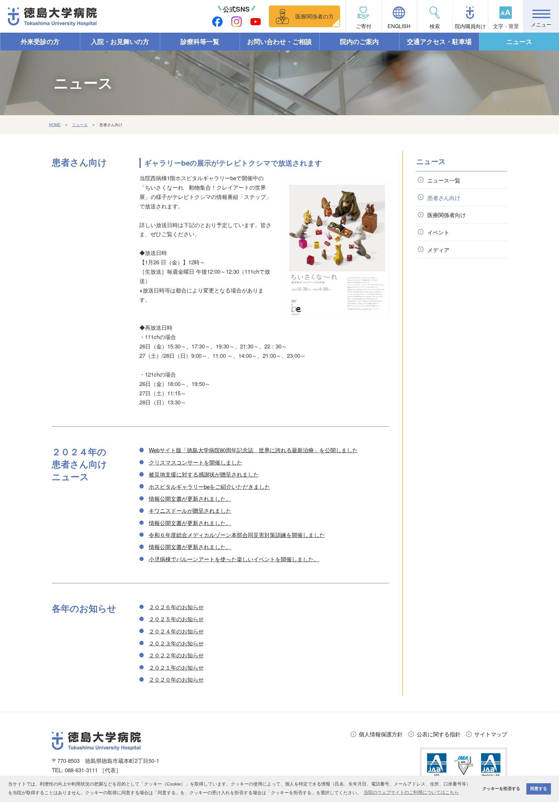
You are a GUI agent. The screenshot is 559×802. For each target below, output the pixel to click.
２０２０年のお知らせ (176, 679)
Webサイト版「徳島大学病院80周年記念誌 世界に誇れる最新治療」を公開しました (253, 450)
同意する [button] (538, 788)
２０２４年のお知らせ (176, 631)
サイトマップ (490, 734)
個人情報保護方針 (381, 734)
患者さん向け (443, 197)
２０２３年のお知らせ (176, 643)
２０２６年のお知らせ (176, 607)
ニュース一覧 (443, 180)
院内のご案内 (359, 41)
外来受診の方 (40, 41)
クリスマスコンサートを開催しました (195, 462)
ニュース (519, 41)
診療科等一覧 (200, 41)
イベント (438, 232)
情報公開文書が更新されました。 (190, 498)
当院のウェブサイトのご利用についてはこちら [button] (411, 792)
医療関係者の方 (314, 16)
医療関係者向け (446, 215)
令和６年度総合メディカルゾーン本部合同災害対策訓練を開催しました (237, 535)
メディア (438, 250)
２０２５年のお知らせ (176, 619)
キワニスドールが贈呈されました (190, 510)
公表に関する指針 (439, 734)
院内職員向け (470, 26)
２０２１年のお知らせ (176, 667)
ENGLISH (399, 26)
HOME (54, 124)
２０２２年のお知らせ (176, 655)
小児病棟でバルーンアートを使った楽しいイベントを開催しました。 (234, 559)
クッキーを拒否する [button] (501, 788)
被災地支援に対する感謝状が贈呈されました (204, 474)
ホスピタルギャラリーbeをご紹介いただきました (209, 486)
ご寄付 (363, 26)
